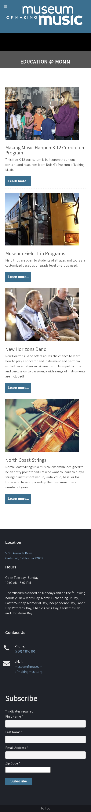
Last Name (14, 732)
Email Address (16, 747)
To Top (45, 808)
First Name (14, 716)
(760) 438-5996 (25, 651)
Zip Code (12, 763)
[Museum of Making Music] (45, 29)
